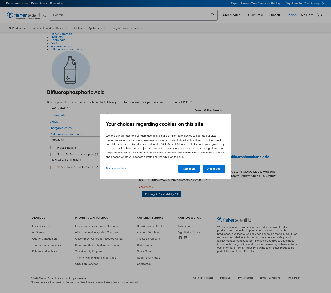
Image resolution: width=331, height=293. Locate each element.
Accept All (213, 168)
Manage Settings (116, 168)
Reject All (189, 168)
